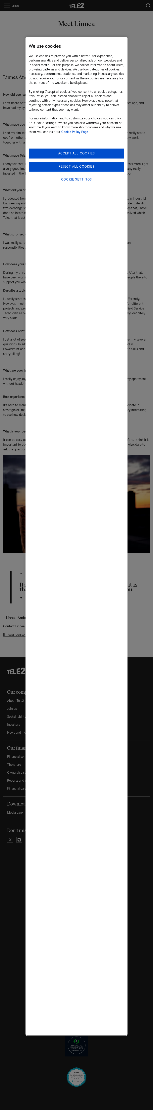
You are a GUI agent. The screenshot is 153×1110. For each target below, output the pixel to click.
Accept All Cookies (76, 153)
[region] (77, 536)
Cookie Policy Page (74, 132)
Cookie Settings (76, 180)
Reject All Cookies (76, 167)
